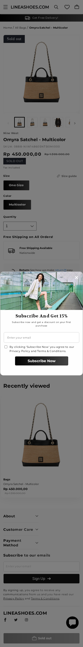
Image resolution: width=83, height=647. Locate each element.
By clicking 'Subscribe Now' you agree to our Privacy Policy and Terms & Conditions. (42, 349)
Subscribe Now (42, 361)
